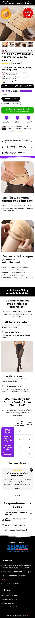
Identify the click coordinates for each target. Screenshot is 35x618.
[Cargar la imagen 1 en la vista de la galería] (5, 44)
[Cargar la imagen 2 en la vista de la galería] (11, 44)
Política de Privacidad (9, 595)
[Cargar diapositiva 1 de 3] (16, 135)
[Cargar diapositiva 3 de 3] (19, 135)
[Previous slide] (12, 495)
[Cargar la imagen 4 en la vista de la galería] (24, 44)
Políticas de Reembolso (9, 607)
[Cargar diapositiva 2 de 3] (17, 135)
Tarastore (15, 615)
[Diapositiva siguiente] (21, 135)
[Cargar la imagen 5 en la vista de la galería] (30, 44)
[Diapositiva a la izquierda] (1, 44)
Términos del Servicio (9, 599)
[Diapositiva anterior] (14, 135)
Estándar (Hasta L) (11, 99)
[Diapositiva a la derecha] (34, 44)
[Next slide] (22, 495)
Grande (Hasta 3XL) (11, 103)
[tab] (16, 495)
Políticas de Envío (7, 603)
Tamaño (4, 95)
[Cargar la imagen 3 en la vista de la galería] (18, 44)
